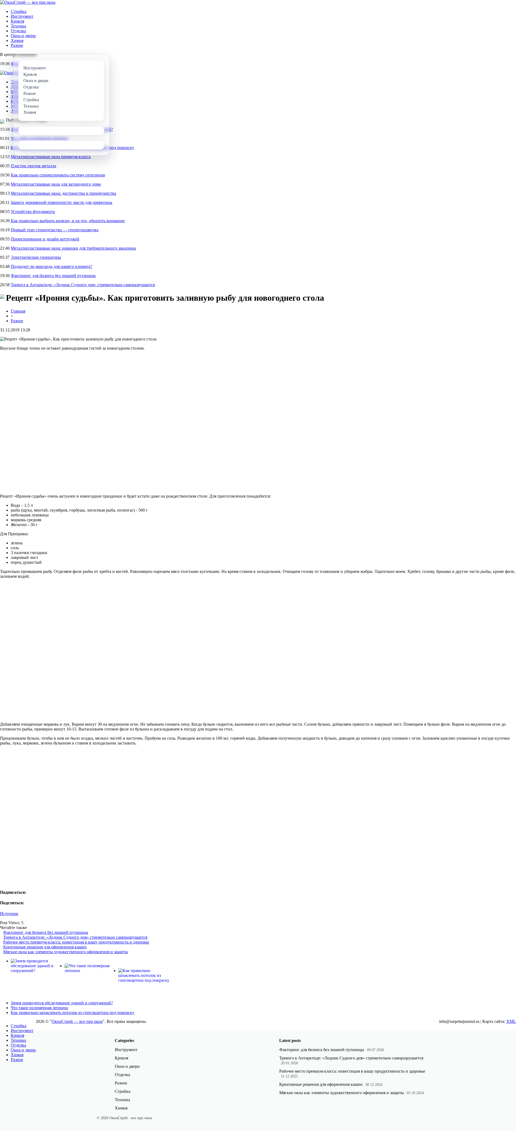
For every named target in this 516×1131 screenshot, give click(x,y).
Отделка (18, 31)
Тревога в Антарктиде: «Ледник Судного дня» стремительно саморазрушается (83, 284)
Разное (17, 45)
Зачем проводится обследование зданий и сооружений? (62, 1003)
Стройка (18, 11)
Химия (17, 40)
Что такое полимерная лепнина (39, 1007)
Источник (9, 913)
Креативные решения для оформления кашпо (45, 947)
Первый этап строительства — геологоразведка (54, 230)
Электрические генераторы (36, 257)
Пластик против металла (33, 166)
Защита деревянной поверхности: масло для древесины (61, 202)
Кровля (17, 21)
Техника (18, 26)
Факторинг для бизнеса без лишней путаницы (53, 275)
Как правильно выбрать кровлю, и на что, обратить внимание (68, 220)
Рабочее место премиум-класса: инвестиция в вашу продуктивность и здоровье (76, 942)
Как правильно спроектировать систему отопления (58, 175)
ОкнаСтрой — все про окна (77, 1021)
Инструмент (22, 16)
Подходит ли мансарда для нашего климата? (51, 266)
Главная (18, 311)
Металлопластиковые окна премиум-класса (51, 156)
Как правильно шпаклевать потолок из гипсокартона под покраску (72, 1012)
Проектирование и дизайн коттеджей (45, 239)
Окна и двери (23, 35)
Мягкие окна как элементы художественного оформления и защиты (65, 951)
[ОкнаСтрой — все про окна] (27, 2)
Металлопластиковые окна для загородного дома (56, 184)
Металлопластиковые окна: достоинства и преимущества (63, 193)
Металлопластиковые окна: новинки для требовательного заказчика (73, 248)
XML (511, 1021)
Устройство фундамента (33, 211)
